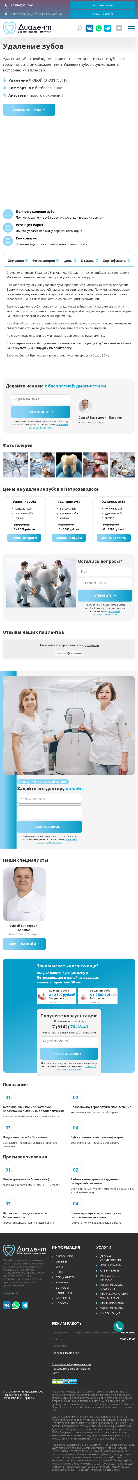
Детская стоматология (110, 1258)
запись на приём (103, 14)
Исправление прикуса (109, 1277)
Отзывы (88, 260)
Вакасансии (64, 1256)
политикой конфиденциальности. (48, 426)
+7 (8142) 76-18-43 (22, 5)
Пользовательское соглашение (71, 1368)
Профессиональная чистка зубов (114, 1295)
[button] (131, 465)
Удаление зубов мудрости (111, 1286)
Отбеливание (109, 1270)
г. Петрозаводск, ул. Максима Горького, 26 (36, 14)
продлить (92, 645)
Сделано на (61, 653)
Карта (55, 1373)
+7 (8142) (69, 1027)
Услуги (61, 1266)
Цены (68, 260)
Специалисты (65, 1277)
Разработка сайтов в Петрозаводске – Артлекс (18, 1396)
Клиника (62, 1282)
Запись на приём (24, 538)
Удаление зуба (24, 502)
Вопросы (62, 1287)
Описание (16, 260)
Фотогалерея (43, 260)
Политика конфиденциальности (71, 1364)
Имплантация (110, 1313)
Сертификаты (114, 260)
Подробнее (12, 1293)
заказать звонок (103, 5)
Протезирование (112, 1302)
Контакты (63, 1298)
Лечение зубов (110, 1265)
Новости (62, 1303)
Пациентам (64, 1293)
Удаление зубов (111, 1308)
